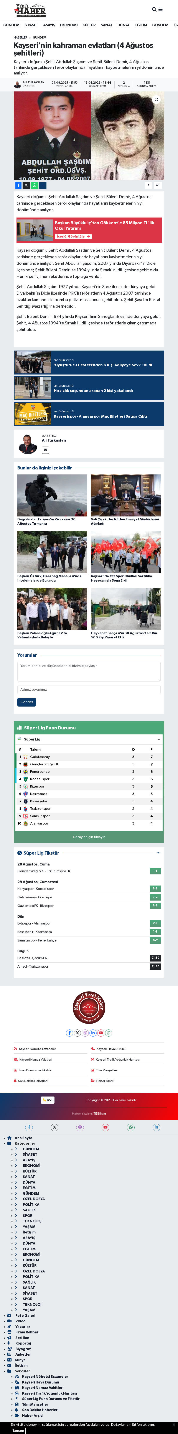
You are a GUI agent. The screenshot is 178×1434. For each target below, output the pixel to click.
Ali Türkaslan (54, 440)
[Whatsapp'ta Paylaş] (34, 185)
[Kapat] (175, 1425)
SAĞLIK (29, 1210)
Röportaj (23, 1343)
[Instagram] (85, 1033)
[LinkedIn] (93, 1033)
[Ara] (154, 10)
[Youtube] (100, 1033)
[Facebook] (69, 1033)
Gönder (26, 702)
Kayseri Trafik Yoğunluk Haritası (118, 1059)
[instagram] (80, 1127)
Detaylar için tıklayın (89, 837)
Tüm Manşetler (106, 1070)
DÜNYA (123, 25)
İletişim (29, 1232)
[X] (77, 1033)
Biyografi (23, 1349)
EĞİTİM (141, 25)
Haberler (20, 37)
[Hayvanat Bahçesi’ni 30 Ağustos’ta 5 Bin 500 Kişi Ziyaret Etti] (126, 609)
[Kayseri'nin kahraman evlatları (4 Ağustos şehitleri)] (89, 135)
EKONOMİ (68, 25)
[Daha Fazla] (42, 185)
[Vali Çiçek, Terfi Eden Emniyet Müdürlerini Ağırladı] (126, 495)
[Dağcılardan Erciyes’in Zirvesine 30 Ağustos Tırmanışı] (52, 495)
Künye (20, 1360)
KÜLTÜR (89, 25)
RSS (50, 1100)
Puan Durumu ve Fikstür (35, 1070)
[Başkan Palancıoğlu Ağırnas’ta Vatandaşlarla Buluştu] (52, 609)
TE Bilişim (99, 1113)
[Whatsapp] (108, 1033)
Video (20, 1321)
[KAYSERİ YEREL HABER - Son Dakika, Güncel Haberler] (30, 10)
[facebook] (29, 1127)
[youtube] (105, 1127)
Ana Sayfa (23, 1138)
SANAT (106, 25)
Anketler (23, 1354)
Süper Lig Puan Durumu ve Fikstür (51, 1399)
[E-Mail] (45, 450)
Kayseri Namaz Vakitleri (36, 1059)
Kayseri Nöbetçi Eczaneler (37, 1049)
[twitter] (54, 1127)
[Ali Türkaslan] (27, 443)
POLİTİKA (31, 1204)
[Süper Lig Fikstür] (159, 853)
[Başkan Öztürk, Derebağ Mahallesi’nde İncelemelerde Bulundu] (52, 552)
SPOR (27, 1216)
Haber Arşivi (105, 1081)
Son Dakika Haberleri (33, 1081)
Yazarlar (22, 1327)
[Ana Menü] (160, 10)
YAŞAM (28, 1227)
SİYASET (31, 25)
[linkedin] (156, 1127)
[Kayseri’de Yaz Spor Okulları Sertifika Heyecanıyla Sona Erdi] (126, 552)
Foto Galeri (25, 1316)
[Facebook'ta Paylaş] (18, 185)
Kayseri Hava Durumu (111, 1049)
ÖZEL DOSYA (33, 1199)
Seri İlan (22, 1338)
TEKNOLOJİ (32, 1221)
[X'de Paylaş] (26, 185)
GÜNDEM (11, 25)
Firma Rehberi (27, 1332)
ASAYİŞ (49, 25)
